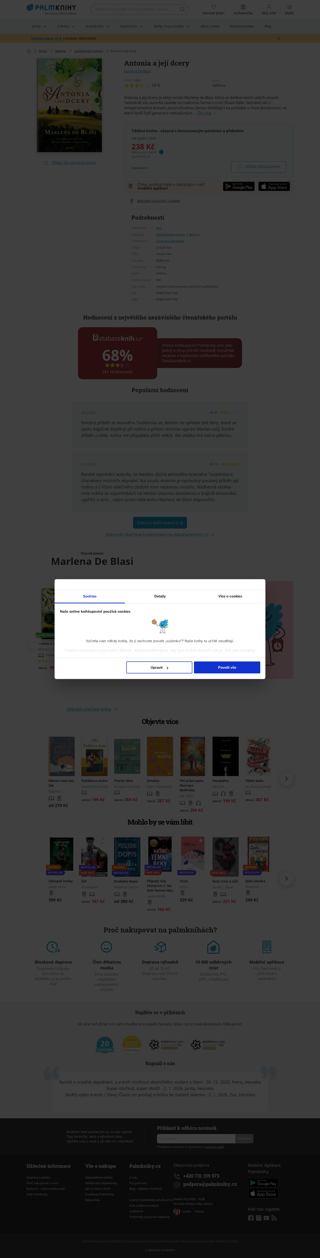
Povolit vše (227, 667)
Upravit (157, 667)
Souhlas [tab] (90, 596)
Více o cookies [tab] (230, 596)
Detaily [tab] (160, 596)
